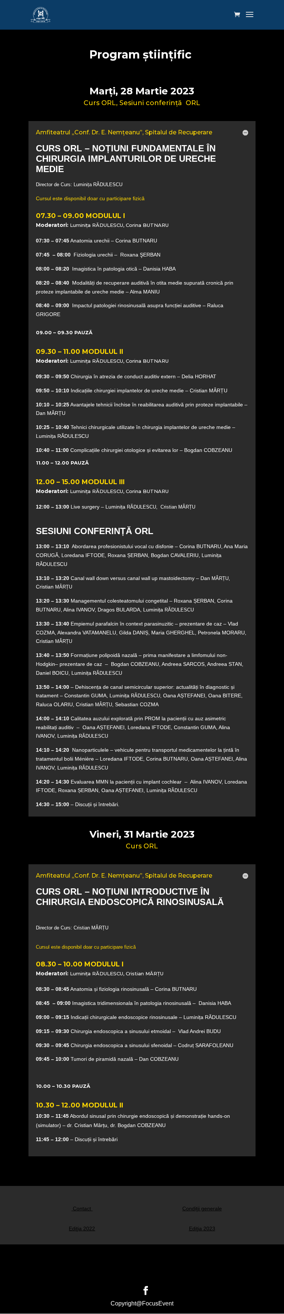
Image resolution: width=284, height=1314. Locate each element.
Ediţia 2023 (202, 1228)
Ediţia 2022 (82, 1228)
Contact (81, 1208)
